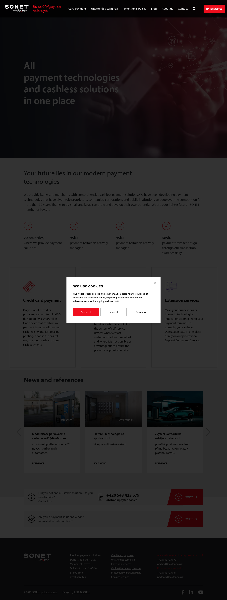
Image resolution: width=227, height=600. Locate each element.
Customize (141, 312)
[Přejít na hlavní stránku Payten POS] (33, 8)
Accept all (86, 312)
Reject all (113, 312)
